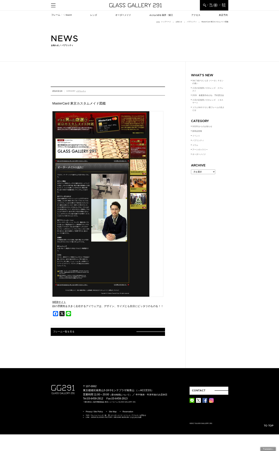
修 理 (107, 415)
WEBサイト (59, 302)
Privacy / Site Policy (94, 412)
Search (69, 15)
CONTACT (199, 390)
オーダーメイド (123, 15)
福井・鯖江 (161, 15)
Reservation (128, 412)
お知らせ (179, 22)
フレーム (55, 15)
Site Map (113, 412)
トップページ (166, 22)
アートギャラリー (200, 150)
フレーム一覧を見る (63, 332)
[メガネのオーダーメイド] (100, 294)
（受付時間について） (120, 394)
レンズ (93, 15)
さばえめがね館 (135, 417)
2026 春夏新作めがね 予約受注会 (208, 95)
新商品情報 (197, 131)
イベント (196, 136)
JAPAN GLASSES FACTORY (102, 417)
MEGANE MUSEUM (121, 417)
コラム (195, 145)
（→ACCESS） (144, 390)
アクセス (195, 15)
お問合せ (143, 415)
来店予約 (223, 15)
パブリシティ (192, 22)
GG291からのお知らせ (202, 126)
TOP (87, 415)
